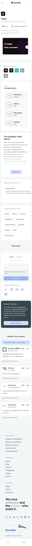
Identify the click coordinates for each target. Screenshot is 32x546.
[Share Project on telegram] (17, 289)
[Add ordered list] (21, 260)
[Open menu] (2, 2)
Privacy (8, 473)
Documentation (11, 451)
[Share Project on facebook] (22, 289)
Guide (7, 486)
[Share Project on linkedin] (6, 294)
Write (11, 257)
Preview (20, 257)
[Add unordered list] (18, 260)
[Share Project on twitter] (11, 289)
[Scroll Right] (27, 47)
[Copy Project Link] (6, 289)
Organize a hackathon (13, 439)
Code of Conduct (11, 445)
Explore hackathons (13, 442)
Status (8, 489)
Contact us (9, 492)
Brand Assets (10, 448)
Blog (7, 464)
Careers (8, 467)
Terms (7, 476)
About (7, 461)
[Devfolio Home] (16, 3)
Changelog (9, 470)
